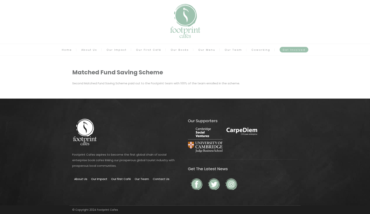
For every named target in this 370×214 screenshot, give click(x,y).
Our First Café (148, 50)
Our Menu (206, 50)
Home (67, 50)
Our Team (233, 50)
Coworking (260, 50)
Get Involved (294, 50)
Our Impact (117, 50)
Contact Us (161, 179)
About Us (89, 50)
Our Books (180, 50)
